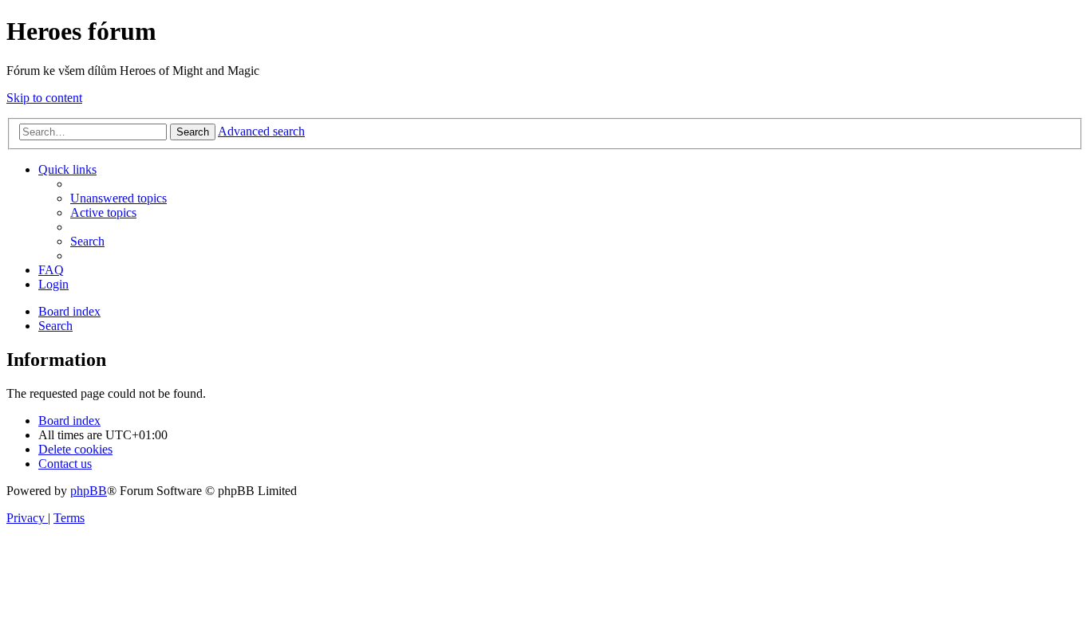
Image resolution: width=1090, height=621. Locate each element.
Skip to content (44, 97)
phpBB (88, 490)
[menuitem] (118, 198)
